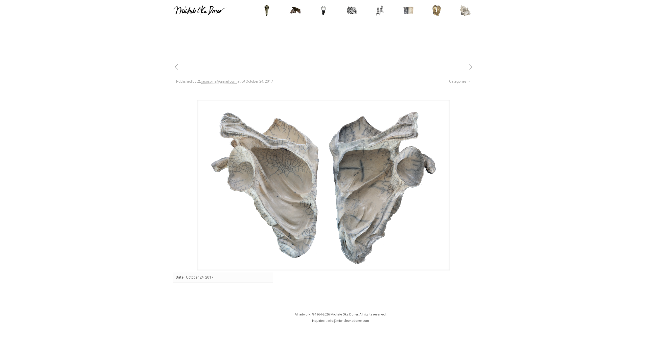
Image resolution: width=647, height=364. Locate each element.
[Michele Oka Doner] (200, 10)
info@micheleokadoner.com (348, 321)
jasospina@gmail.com (219, 81)
